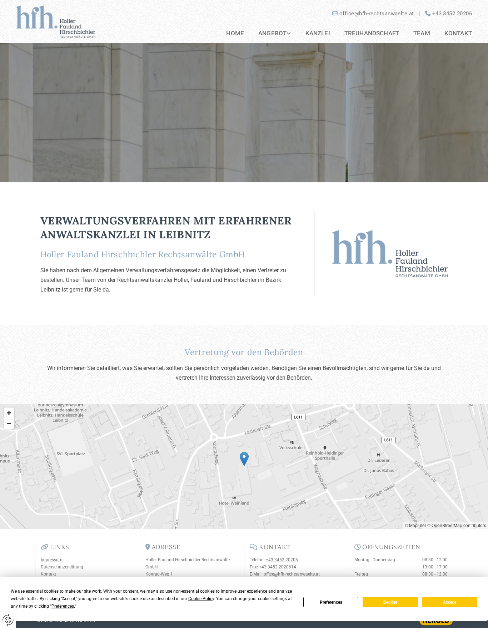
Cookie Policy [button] (201, 598)
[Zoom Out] (9, 423)
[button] (244, 459)
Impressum (52, 559)
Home (235, 33)
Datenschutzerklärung (62, 566)
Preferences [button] (62, 606)
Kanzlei (317, 33)
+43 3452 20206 (452, 13)
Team (421, 33)
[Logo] (69, 21)
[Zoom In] (9, 412)
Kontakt (458, 33)
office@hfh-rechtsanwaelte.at (376, 13)
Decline (390, 602)
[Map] (244, 466)
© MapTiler (415, 525)
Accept (449, 602)
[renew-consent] (8, 620)
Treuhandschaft (371, 33)
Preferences (331, 602)
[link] (267, 33)
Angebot (272, 33)
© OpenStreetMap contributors (456, 525)
